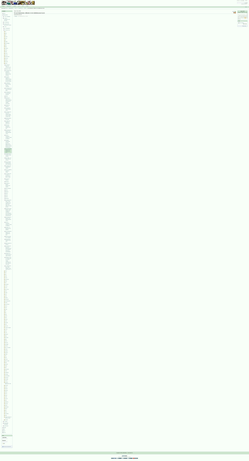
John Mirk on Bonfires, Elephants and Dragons (8, 185)
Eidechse (6, 58)
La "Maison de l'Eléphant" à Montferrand (8, 122)
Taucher (6, 398)
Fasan (6, 277)
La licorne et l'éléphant (7, 179)
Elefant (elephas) (8, 188)
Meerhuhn (6, 337)
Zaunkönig (6, 413)
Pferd (6, 357)
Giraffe (6, 292)
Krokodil (6, 322)
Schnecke (6, 377)
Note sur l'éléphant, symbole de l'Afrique (9, 170)
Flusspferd (6, 284)
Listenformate (6, 425)
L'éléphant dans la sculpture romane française (8, 155)
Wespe (6, 405)
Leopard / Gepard (8, 327)
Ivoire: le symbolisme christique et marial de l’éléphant (8, 224)
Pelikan (6, 354)
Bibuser (16, 16)
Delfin (6, 51)
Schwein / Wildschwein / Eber (8, 383)
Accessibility (242, 0)
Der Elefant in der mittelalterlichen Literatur (8, 166)
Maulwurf (6, 334)
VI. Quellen (5, 421)
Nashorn (6, 345)
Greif (6, 294)
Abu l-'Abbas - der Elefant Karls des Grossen (8, 159)
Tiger (6, 400)
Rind (5, 367)
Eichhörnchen (7, 56)
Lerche (6, 329)
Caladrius (6, 48)
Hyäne (6, 309)
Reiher (6, 365)
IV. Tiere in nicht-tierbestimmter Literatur (7, 24)
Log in (3, 435)
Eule (5, 274)
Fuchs (6, 287)
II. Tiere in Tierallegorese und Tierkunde (7, 19)
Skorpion (6, 385)
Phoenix (6, 359)
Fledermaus (7, 279)
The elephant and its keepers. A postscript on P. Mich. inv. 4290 (8, 175)
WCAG (119, 458)
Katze (6, 317)
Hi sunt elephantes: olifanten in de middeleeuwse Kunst (9, 233)
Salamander (7, 369)
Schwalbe (6, 379)
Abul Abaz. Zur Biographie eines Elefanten (8, 228)
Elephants (7, 181)
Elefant (25, 8)
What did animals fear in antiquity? (8, 237)
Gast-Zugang (243, 23)
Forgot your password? (7, 446)
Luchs (6, 332)
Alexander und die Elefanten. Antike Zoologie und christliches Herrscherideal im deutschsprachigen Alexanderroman (9, 212)
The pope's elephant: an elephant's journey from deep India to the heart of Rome (8, 79)
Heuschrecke (7, 304)
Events (4, 432)
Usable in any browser (135, 458)
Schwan (6, 380)
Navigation (3, 11)
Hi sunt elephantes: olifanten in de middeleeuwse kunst (9, 150)
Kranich (6, 319)
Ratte (6, 362)
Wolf (5, 410)
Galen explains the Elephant (8, 244)
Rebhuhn (6, 364)
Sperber (6, 388)
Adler (6, 33)
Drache (6, 53)
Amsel (6, 38)
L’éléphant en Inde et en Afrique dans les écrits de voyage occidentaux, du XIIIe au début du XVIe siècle (8, 261)
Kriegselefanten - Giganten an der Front (8, 240)
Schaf (6, 370)
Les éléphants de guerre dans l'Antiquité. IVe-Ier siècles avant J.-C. (8, 267)
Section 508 (113, 458)
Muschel (6, 342)
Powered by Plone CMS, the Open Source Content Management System (124, 455)
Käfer (6, 314)
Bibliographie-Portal (18, 3)
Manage (4, 427)
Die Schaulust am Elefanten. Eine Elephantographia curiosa (8, 132)
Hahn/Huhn (7, 299)
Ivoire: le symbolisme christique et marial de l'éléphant (8, 137)
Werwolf (6, 403)
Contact (246, 0)
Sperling (6, 390)
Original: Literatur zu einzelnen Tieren (8, 418)
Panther (6, 349)
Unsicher (6, 419)
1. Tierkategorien (7, 28)
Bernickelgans (7, 43)
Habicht (6, 297)
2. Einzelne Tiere (20, 8)
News (4, 430)
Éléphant (7, 191)
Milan (6, 339)
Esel (5, 272)
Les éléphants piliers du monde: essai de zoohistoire (8, 85)
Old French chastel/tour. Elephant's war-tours (8, 127)
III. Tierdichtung (6, 22)
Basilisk (6, 41)
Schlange (6, 374)
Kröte (6, 324)
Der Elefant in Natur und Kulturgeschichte (8, 66)
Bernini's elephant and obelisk (8, 119)
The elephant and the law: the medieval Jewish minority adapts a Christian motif (8, 114)
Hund (6, 307)
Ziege (6, 415)
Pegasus (6, 352)
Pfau (5, 355)
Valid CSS (130, 458)
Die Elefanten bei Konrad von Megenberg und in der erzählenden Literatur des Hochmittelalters (8, 249)
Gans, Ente (7, 289)
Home (7, 8)
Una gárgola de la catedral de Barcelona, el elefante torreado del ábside (8, 73)
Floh (5, 282)
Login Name (4, 437)
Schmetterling (7, 375)
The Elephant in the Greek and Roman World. (9, 89)
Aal (5, 31)
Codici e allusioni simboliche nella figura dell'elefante (8, 163)
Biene (6, 46)
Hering (6, 302)
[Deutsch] (234, 12)
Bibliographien (11, 8)
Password (4, 440)
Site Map (238, 0)
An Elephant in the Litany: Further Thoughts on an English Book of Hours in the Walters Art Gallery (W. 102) (8, 203)
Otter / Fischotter (7, 347)
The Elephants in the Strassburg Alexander (8, 93)
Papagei (6, 350)
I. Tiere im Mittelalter (7, 16)
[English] (235, 12)
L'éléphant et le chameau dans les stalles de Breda (8, 254)
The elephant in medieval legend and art (8, 109)
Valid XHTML (124, 458)
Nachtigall (6, 344)
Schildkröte (7, 372)
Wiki (4, 429)
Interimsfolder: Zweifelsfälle (6, 424)
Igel (5, 312)
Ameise (6, 36)
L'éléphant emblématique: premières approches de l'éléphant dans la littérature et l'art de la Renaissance (9, 144)
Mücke (6, 340)
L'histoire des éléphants (8, 106)
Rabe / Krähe (7, 360)
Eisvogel (6, 61)
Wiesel (6, 408)
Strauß (6, 395)
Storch (6, 393)
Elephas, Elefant (8, 68)
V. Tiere (15, 8)
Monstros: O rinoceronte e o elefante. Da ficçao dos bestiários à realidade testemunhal (8, 100)
